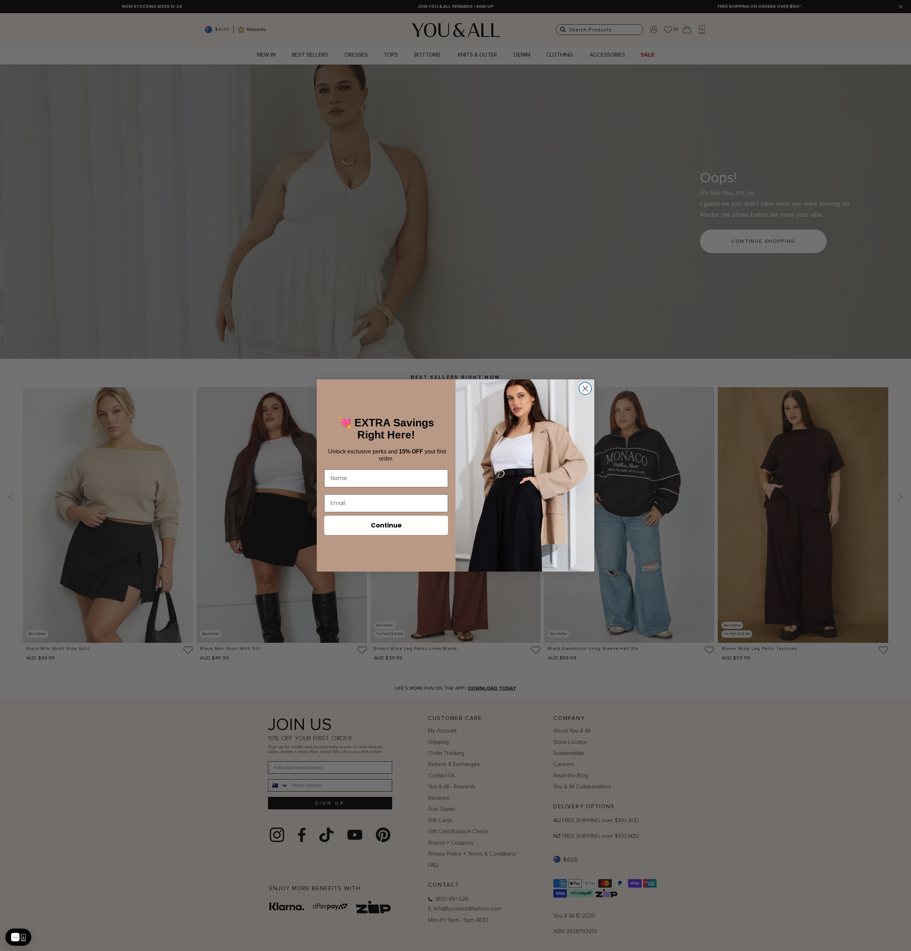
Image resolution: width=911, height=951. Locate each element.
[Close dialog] (585, 388)
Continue (386, 525)
